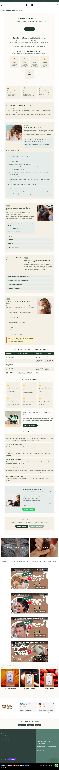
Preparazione (10, 239)
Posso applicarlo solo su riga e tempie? (14, 444)
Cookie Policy (21, 737)
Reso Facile (20, 741)
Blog (2, 745)
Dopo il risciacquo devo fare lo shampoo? (14, 476)
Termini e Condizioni (22, 739)
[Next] (57, 667)
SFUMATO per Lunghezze (36, 526)
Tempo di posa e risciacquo (13, 247)
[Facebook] (1, 759)
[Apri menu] (2, 5)
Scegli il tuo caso (29, 29)
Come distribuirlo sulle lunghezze (14, 288)
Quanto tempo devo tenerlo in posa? (13, 459)
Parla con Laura (54, 759)
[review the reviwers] (20, 703)
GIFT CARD (3, 752)
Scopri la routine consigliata (30, 425)
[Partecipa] (57, 750)
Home (2, 733)
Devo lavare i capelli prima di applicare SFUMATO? (16, 435)
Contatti (2, 747)
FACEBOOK (30, 725)
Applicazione (10, 243)
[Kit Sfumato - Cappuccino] (10, 678)
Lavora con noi (4, 750)
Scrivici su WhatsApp (29, 509)
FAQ (19, 747)
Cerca (19, 733)
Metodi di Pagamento (22, 743)
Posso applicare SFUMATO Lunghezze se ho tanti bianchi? (18, 467)
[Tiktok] (3, 759)
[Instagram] (5, 759)
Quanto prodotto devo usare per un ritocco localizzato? (17, 450)
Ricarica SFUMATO (5, 741)
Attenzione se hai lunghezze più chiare (16, 188)
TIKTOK (38, 725)
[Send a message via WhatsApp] (56, 765)
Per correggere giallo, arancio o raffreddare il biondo (19, 276)
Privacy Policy (21, 735)
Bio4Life (43, 765)
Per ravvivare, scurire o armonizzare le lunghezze (18, 280)
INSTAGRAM (22, 725)
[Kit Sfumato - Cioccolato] (29, 678)
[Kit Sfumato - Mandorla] (49, 678)
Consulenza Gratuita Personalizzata (8, 743)
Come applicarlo (11, 153)
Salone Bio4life (4, 737)
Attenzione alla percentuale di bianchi (15, 284)
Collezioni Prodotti (5, 739)
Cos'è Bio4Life (4, 735)
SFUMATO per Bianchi (21, 526)
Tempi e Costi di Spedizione (23, 745)
